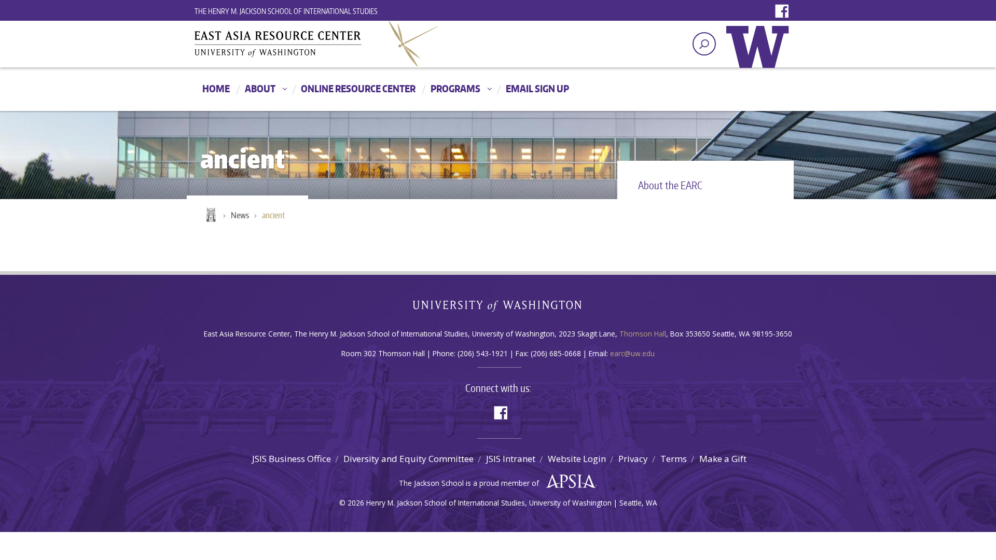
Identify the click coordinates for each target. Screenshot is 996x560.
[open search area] (704, 43)
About (260, 88)
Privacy (633, 459)
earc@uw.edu (632, 353)
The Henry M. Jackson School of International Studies (286, 11)
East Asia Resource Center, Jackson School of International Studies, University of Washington (316, 43)
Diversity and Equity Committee (408, 459)
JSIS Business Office (291, 459)
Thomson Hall (642, 334)
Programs (455, 88)
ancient (273, 215)
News (240, 215)
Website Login (577, 459)
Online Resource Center (358, 88)
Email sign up (537, 88)
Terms (673, 459)
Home (216, 88)
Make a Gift (722, 459)
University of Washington (760, 54)
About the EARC (670, 185)
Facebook (784, 12)
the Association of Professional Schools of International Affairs (568, 481)
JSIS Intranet (510, 459)
